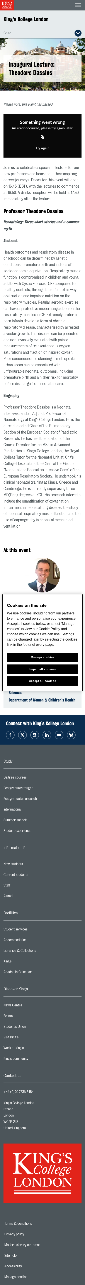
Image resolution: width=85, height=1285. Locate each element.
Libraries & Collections (37, 952)
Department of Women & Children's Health (42, 700)
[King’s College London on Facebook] (10, 735)
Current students (33, 876)
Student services (32, 930)
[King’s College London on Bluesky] (71, 735)
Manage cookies (30, 1277)
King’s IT (26, 962)
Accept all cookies (42, 680)
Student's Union (31, 1028)
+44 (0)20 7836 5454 (18, 1092)
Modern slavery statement (38, 1245)
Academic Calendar (34, 973)
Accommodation (32, 941)
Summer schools (32, 821)
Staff (24, 886)
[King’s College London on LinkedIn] (46, 735)
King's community (33, 1060)
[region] (42, 642)
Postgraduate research (37, 800)
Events (25, 1017)
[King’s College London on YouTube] (59, 735)
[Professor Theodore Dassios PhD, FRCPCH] (42, 576)
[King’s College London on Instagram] (34, 735)
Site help (25, 1255)
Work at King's (30, 1049)
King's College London (26, 19)
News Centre (30, 1006)
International (29, 810)
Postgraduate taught (35, 789)
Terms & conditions (33, 1223)
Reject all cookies (42, 669)
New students (30, 865)
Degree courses (32, 778)
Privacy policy (29, 1234)
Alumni (25, 897)
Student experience (34, 832)
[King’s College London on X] (22, 735)
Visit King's (28, 1038)
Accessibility (28, 1266)
